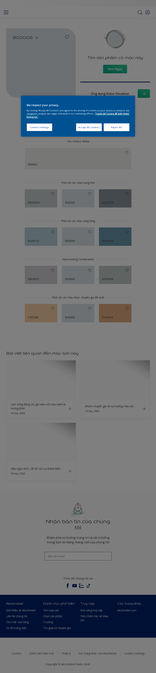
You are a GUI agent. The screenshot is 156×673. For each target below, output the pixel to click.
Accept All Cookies (88, 127)
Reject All (116, 127)
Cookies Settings (39, 127)
